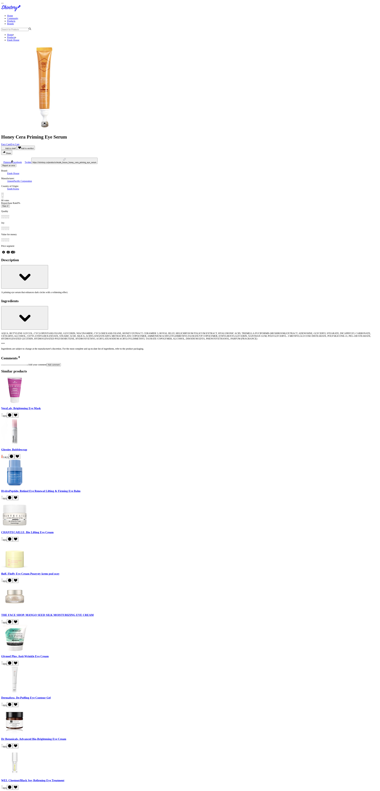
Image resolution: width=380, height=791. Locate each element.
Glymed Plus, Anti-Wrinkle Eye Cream (25, 656)
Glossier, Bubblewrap (14, 449)
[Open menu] (2, 3)
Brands (10, 23)
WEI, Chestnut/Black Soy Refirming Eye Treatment (32, 780)
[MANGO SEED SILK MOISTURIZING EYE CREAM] (14, 609)
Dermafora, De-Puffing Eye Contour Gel (26, 697)
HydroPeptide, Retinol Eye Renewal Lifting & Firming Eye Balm (40, 491)
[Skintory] (11, 10)
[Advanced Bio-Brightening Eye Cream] (14, 733)
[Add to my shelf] (10, 415)
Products (11, 21)
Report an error (8, 165)
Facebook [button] (17, 162)
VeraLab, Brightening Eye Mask (21, 408)
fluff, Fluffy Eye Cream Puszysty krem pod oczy (30, 573)
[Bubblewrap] (14, 444)
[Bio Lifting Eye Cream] (14, 526)
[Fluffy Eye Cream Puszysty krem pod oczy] (14, 568)
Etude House (13, 40)
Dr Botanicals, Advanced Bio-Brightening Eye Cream (33, 739)
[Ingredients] (24, 318)
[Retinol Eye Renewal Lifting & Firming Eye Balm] (14, 485)
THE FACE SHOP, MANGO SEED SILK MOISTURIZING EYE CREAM (47, 615)
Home (10, 15)
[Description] (24, 277)
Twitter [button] (28, 162)
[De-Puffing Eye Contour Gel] (14, 692)
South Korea (13, 189)
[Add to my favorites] (16, 415)
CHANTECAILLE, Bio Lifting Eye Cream (27, 532)
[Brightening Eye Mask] (14, 402)
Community (12, 18)
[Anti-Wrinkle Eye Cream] (14, 650)
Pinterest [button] (7, 162)
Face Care (6, 144)
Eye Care (15, 144)
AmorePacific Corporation (19, 181)
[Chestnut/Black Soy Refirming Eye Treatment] (14, 774)
